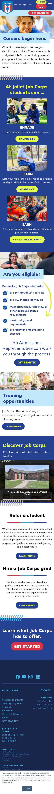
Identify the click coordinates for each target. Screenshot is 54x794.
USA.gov (5, 767)
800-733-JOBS (44, 701)
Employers (7, 710)
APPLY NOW (41, 6)
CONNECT (41, 2)
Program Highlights (12, 699)
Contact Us (46, 697)
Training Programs (12, 703)
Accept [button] (27, 789)
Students (7, 706)
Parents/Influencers (12, 714)
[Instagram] (30, 676)
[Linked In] (38, 676)
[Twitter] (34, 677)
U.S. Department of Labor (11, 769)
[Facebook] (18, 676)
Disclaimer (6, 760)
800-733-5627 (44, 704)
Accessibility (6, 758)
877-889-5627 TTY (42, 707)
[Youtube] (24, 676)
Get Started (40, 12)
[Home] (7, 7)
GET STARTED (10, 721)
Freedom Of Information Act (12, 756)
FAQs (5, 717)
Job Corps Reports (8, 752)
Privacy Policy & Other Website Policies (15, 754)
